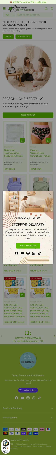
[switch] (5, 451)
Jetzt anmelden (28, 246)
